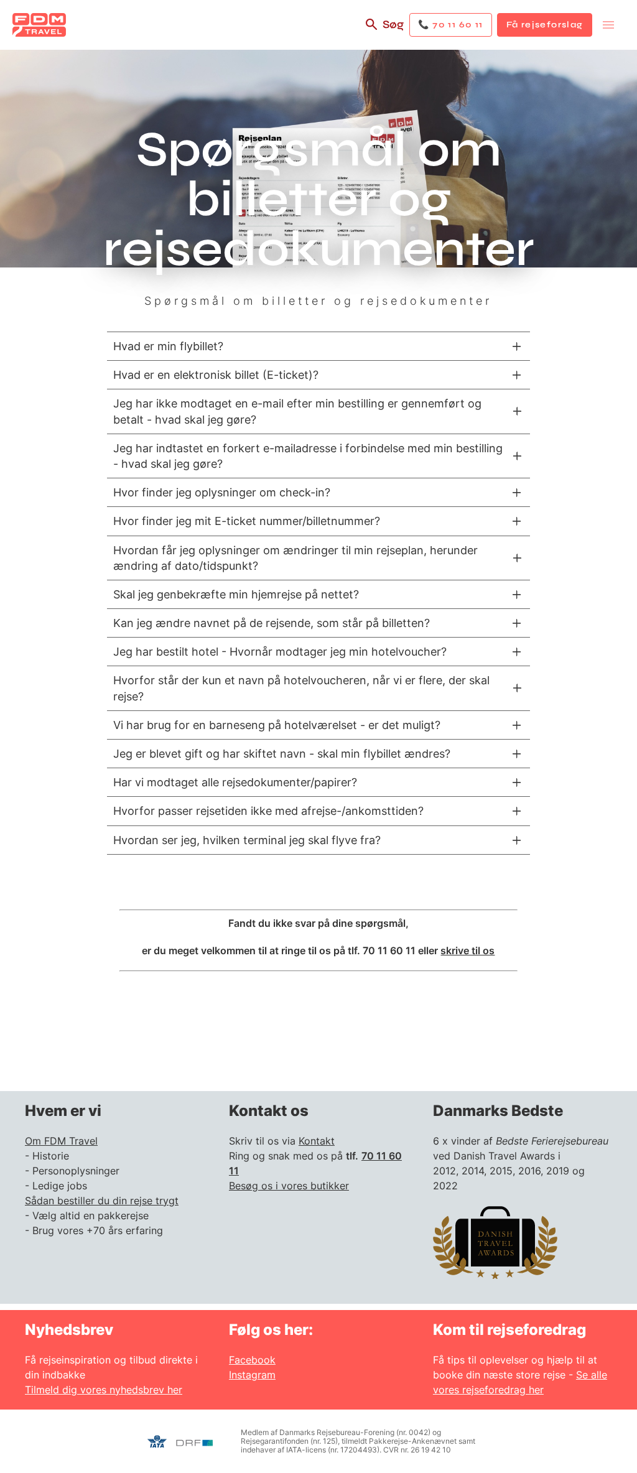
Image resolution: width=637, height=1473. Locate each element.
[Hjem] (39, 25)
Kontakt (317, 1141)
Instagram (252, 1374)
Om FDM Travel (61, 1141)
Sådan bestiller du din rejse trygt (102, 1200)
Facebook (252, 1360)
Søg (393, 24)
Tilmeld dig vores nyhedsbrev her (103, 1389)
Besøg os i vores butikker (289, 1185)
